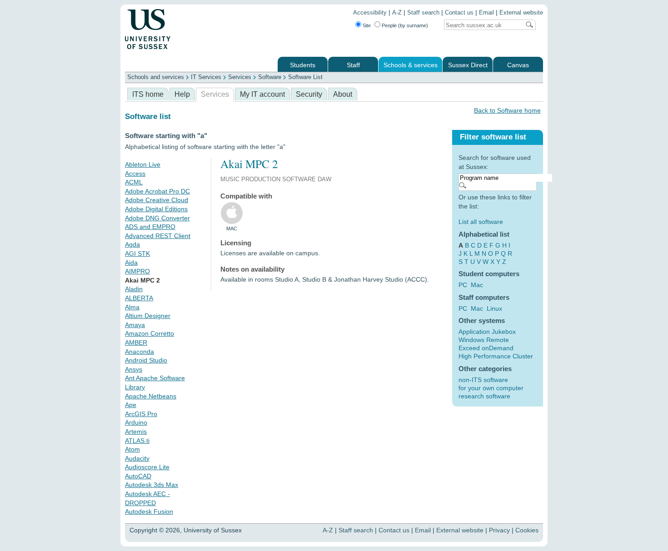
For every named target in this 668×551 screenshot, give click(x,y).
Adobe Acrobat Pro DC (157, 191)
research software (484, 396)
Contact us (459, 13)
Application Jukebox (487, 331)
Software (269, 77)
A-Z (397, 13)
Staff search (423, 13)
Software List (305, 77)
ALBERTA (139, 298)
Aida (131, 262)
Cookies (526, 530)
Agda (132, 244)
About (342, 94)
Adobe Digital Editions (156, 209)
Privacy (499, 530)
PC (463, 284)
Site (367, 25)
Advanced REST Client (157, 235)
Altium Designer (147, 315)
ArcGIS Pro (141, 413)
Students (302, 65)
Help (182, 94)
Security (309, 94)
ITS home (148, 94)
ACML (134, 182)
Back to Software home (507, 110)
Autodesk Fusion (149, 511)
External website (521, 13)
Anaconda (139, 351)
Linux (494, 308)
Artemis (136, 431)
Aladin (134, 289)
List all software (481, 221)
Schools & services (411, 65)
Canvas (518, 65)
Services (239, 77)
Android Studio (146, 360)
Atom (132, 449)
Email (486, 13)
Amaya (135, 324)
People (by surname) (405, 25)
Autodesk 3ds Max (151, 484)
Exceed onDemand (486, 348)
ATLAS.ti (137, 440)
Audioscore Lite (147, 467)
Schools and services (155, 77)
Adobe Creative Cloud (156, 200)
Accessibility (370, 13)
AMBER (136, 342)
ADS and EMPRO (150, 226)
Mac (477, 284)
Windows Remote (484, 339)
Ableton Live (142, 164)
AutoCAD (138, 476)
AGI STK (137, 253)
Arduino (136, 422)
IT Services (206, 77)
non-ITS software (483, 379)
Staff (353, 65)
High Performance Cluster (496, 356)
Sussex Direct (468, 65)
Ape (130, 404)
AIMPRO (137, 271)
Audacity (137, 458)
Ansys (133, 369)
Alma (132, 307)
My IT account (262, 94)
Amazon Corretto (149, 333)
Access (135, 173)
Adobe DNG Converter (157, 218)
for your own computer (491, 388)
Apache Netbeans (150, 396)
